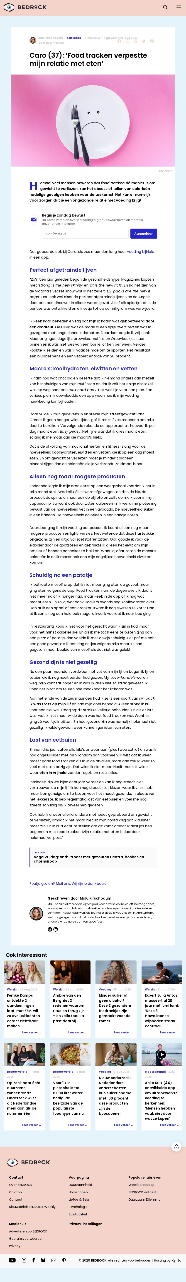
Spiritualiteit (78, 1214)
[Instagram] (50, 929)
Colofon (15, 1192)
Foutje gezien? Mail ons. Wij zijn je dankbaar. (67, 883)
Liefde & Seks (79, 1199)
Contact (15, 1199)
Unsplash (165, 171)
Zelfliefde (73, 38)
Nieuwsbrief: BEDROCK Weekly (32, 1207)
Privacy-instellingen (85, 1224)
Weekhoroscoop (141, 1184)
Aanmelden (143, 233)
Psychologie (78, 1207)
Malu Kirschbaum (50, 38)
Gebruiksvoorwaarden (26, 1238)
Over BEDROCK (20, 1184)
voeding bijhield (140, 251)
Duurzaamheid (80, 1184)
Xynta (176, 1260)
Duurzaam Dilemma (145, 1199)
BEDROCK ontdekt (143, 1192)
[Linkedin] (55, 929)
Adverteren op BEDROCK (28, 1231)
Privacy (14, 1246)
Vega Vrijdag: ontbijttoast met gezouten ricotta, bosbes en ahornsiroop (89, 859)
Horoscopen (78, 1192)
